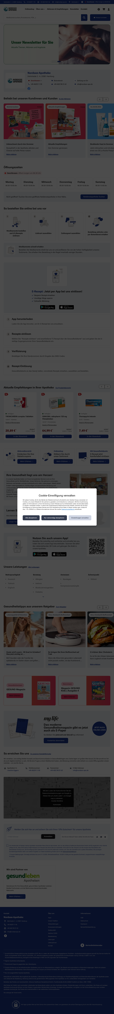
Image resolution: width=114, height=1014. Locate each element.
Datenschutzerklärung (68, 509)
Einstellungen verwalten (80, 518)
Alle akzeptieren (31, 518)
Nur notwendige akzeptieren (54, 518)
